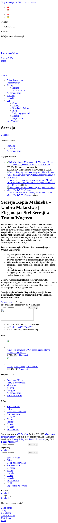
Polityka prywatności (21, 113)
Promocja (11, 146)
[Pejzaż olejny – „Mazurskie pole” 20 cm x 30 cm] (30, 162)
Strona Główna (13, 406)
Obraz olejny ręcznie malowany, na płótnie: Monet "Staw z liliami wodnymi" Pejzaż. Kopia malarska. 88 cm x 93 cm (31, 182)
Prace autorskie (13, 414)
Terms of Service (36, 439)
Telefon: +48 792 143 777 (21, 327)
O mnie (15, 103)
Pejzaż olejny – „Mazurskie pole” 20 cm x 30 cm (28, 164)
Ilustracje (16, 88)
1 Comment (22, 355)
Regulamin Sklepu (20, 108)
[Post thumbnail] (12, 347)
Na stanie (11, 148)
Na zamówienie (14, 151)
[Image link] (17, 320)
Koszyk (15, 116)
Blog (14, 111)
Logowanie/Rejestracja (17, 486)
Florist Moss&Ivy (14, 395)
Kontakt (10, 427)
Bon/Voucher (13, 429)
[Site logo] (17, 50)
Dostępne (11, 390)
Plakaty (10, 419)
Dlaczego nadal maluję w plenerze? (22, 366)
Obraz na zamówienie (16, 411)
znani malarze (18, 90)
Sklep (9, 409)
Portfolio (10, 422)
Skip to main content (27, 2)
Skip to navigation (9, 2)
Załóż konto (6, 508)
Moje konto (17, 118)
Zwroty (15, 105)
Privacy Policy (18, 439)
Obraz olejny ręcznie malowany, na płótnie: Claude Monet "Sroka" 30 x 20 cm (29, 193)
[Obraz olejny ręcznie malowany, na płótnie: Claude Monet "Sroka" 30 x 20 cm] (32, 190)
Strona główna (8, 302)
